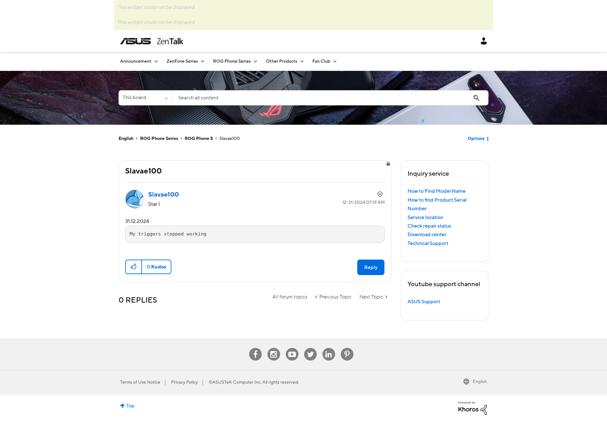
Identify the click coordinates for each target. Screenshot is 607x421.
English (126, 138)
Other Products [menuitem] (281, 61)
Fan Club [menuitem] (321, 61)
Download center (427, 234)
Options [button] (476, 138)
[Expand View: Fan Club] (335, 61)
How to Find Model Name (437, 191)
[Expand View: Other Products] (302, 61)
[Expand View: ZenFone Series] (202, 61)
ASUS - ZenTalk (151, 41)
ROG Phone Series (159, 138)
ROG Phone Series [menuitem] (232, 61)
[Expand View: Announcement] (156, 61)
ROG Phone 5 (199, 138)
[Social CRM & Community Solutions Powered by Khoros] (472, 408)
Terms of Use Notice (140, 382)
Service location (425, 217)
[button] (134, 266)
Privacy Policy (184, 382)
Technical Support (428, 243)
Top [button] (130, 406)
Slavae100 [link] (229, 138)
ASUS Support (424, 301)
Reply (370, 267)
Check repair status (429, 226)
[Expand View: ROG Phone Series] (255, 61)
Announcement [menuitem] (135, 61)
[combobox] (330, 97)
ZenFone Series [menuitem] (182, 61)
